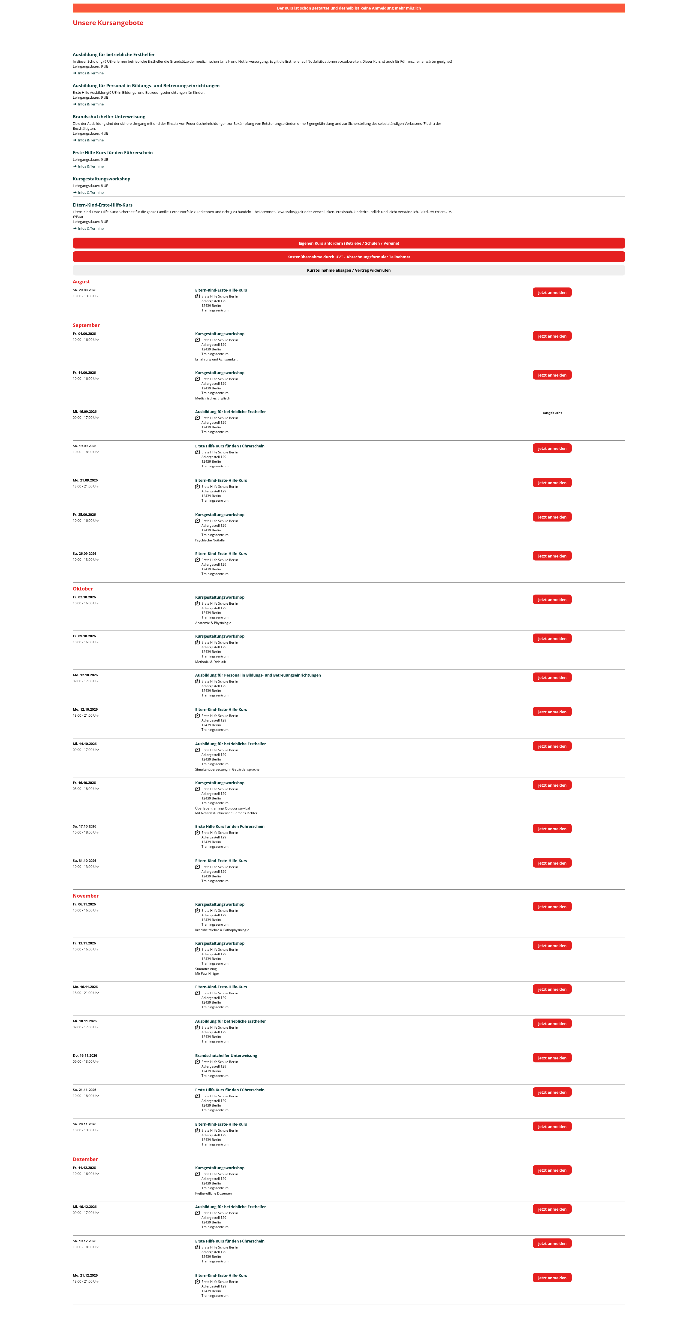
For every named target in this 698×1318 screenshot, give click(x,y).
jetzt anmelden (552, 292)
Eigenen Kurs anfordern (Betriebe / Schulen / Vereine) (349, 243)
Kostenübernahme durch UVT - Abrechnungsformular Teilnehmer (348, 256)
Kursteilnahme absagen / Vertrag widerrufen (349, 270)
